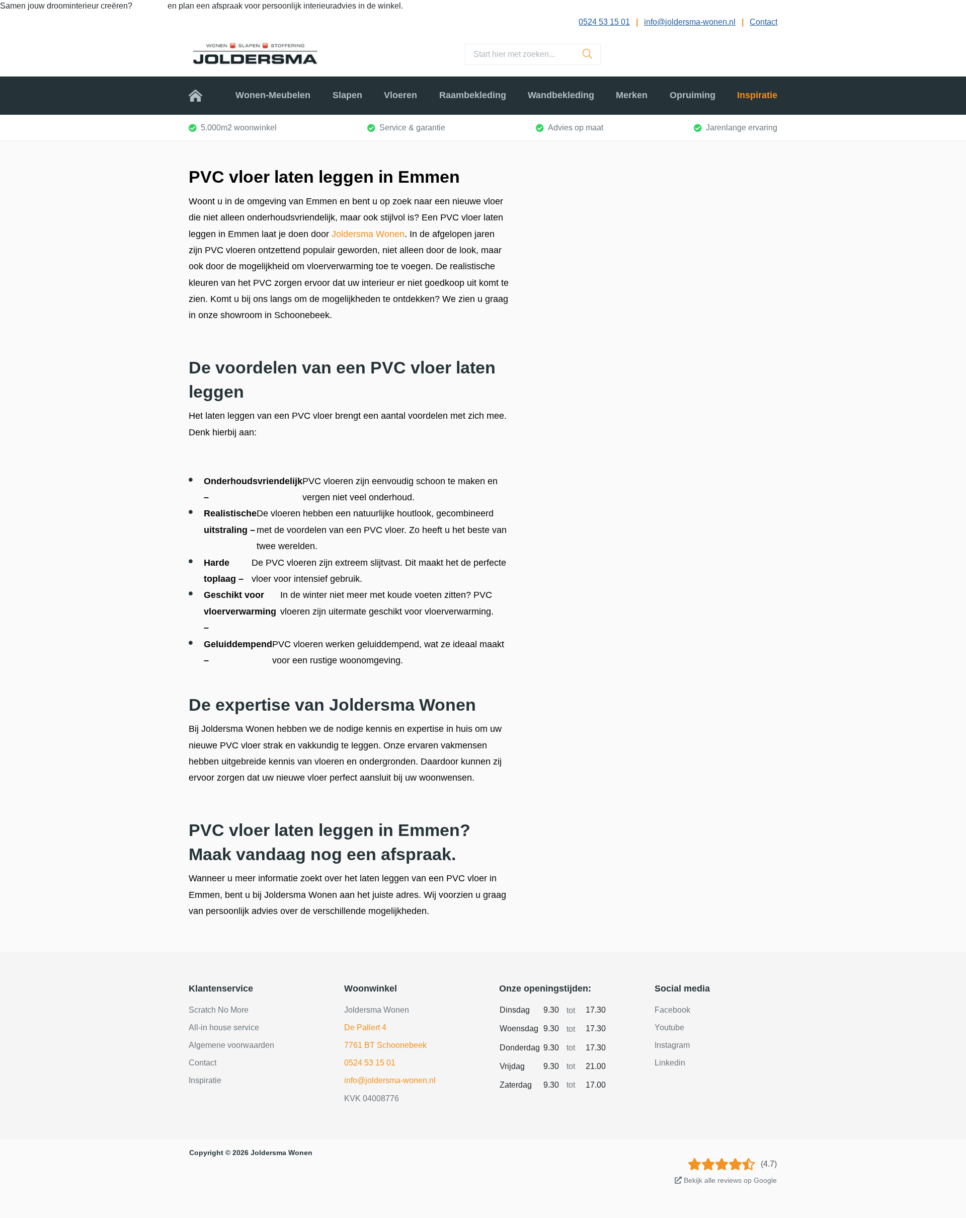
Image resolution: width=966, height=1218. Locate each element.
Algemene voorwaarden (231, 1045)
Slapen (347, 95)
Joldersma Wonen (368, 234)
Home (201, 95)
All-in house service (224, 1027)
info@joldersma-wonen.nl (690, 22)
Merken (632, 95)
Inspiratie (757, 95)
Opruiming (692, 95)
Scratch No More (219, 1010)
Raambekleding (472, 95)
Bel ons (151, 6)
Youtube (669, 1027)
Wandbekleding (561, 95)
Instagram (672, 1045)
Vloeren (400, 95)
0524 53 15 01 (604, 22)
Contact (763, 22)
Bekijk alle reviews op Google (729, 1180)
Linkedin (670, 1062)
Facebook (672, 1010)
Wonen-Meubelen (272, 95)
